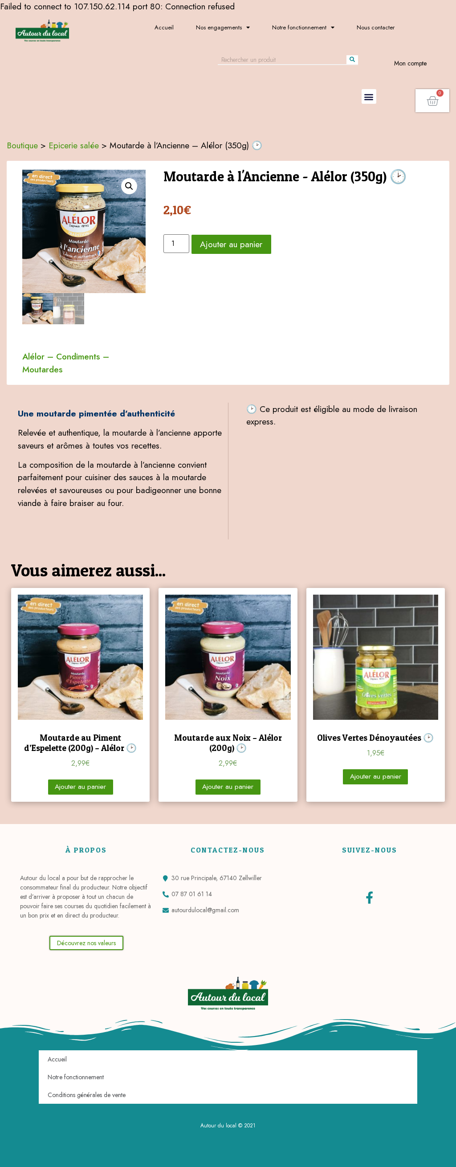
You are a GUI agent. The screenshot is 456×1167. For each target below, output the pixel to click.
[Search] (352, 59)
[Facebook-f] (369, 897)
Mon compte (410, 63)
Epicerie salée (74, 145)
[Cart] (432, 100)
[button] (369, 96)
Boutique (22, 145)
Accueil (164, 27)
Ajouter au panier (231, 244)
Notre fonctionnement (299, 27)
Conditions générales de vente (87, 1094)
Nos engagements (219, 27)
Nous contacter (376, 27)
